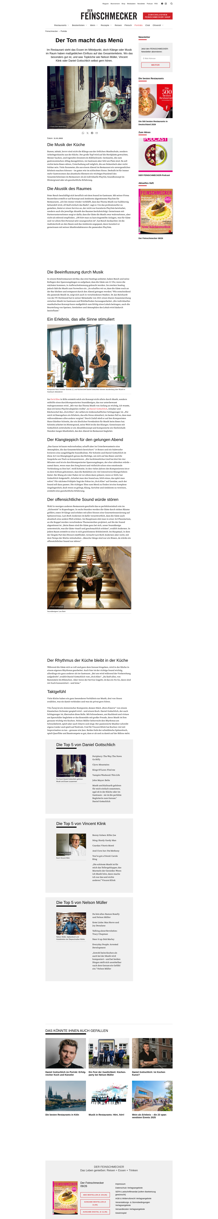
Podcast (150, 4)
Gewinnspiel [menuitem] (120, 1213)
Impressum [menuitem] (120, 1184)
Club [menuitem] (147, 25)
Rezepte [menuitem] (105, 25)
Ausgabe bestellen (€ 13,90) (95, 1203)
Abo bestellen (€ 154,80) (95, 1195)
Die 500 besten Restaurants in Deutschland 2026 (153, 123)
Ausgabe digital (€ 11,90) (95, 1212)
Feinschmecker (51, 31)
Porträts (64, 31)
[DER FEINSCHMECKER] (109, 14)
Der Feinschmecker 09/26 (151, 238)
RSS (156, 4)
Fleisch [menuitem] (128, 25)
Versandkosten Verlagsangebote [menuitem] (130, 1209)
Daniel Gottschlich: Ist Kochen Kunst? (148, 1073)
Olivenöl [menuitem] (157, 25)
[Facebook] (162, 4)
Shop (123, 4)
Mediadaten (131, 4)
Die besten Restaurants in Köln (62, 1114)
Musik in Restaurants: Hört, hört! (106, 1114)
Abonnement (115, 4)
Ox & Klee (55, 399)
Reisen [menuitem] (118, 25)
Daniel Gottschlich (98, 408)
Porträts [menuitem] (139, 25)
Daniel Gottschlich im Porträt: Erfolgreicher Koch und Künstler (65, 1073)
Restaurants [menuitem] (60, 25)
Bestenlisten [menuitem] (78, 25)
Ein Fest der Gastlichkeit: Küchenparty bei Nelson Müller (107, 1073)
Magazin (106, 4)
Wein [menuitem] (93, 25)
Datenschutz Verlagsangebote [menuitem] (129, 1188)
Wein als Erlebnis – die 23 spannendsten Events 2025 (149, 1116)
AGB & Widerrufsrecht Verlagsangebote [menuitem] (133, 1198)
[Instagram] (166, 4)
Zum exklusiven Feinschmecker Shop (158, 16)
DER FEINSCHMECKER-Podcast (154, 175)
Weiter (155, 65)
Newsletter (141, 4)
